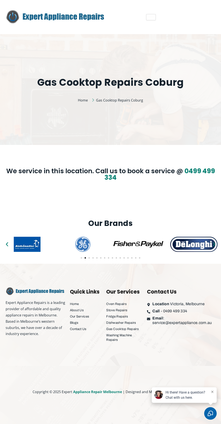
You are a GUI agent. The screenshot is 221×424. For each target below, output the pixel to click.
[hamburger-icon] (151, 17)
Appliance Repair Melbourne (97, 391)
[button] (7, 244)
